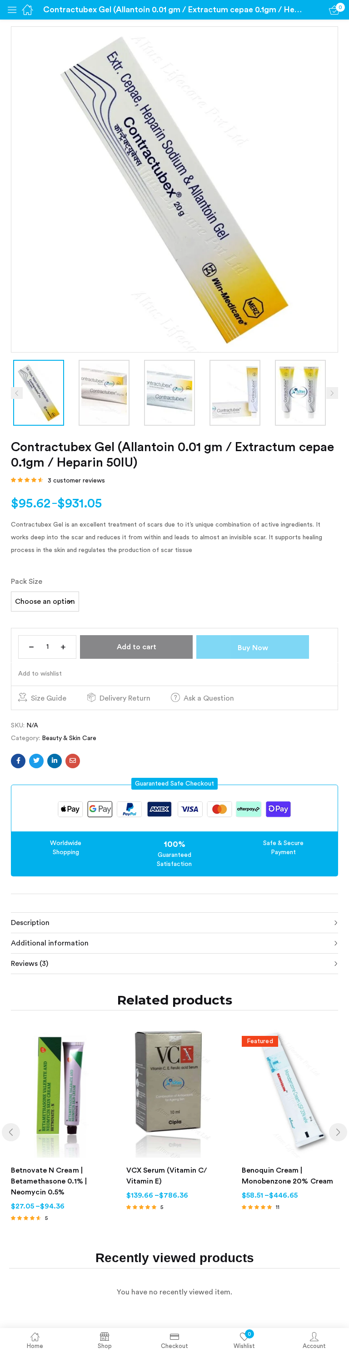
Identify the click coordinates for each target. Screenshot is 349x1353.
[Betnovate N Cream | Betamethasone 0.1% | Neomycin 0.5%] (59, 1093)
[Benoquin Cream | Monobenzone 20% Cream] (290, 1093)
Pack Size (26, 581)
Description (30, 922)
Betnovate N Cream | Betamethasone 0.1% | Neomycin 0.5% (49, 1181)
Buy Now (253, 648)
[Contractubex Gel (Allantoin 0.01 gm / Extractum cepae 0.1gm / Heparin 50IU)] (18, 761)
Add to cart (136, 647)
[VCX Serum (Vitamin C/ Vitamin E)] (175, 1093)
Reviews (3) (29, 963)
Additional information (50, 943)
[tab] (174, 922)
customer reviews (76, 481)
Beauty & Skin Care (69, 738)
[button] (174, 784)
